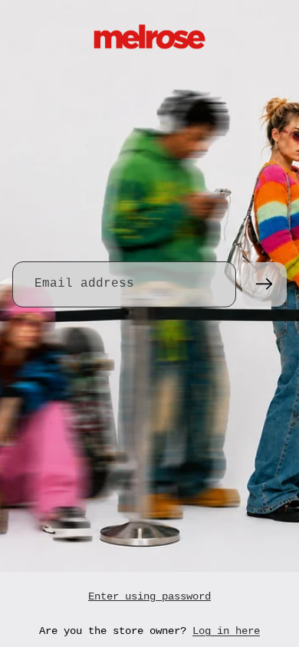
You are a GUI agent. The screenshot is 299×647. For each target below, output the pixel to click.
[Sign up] (264, 284)
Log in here (226, 631)
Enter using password (149, 596)
